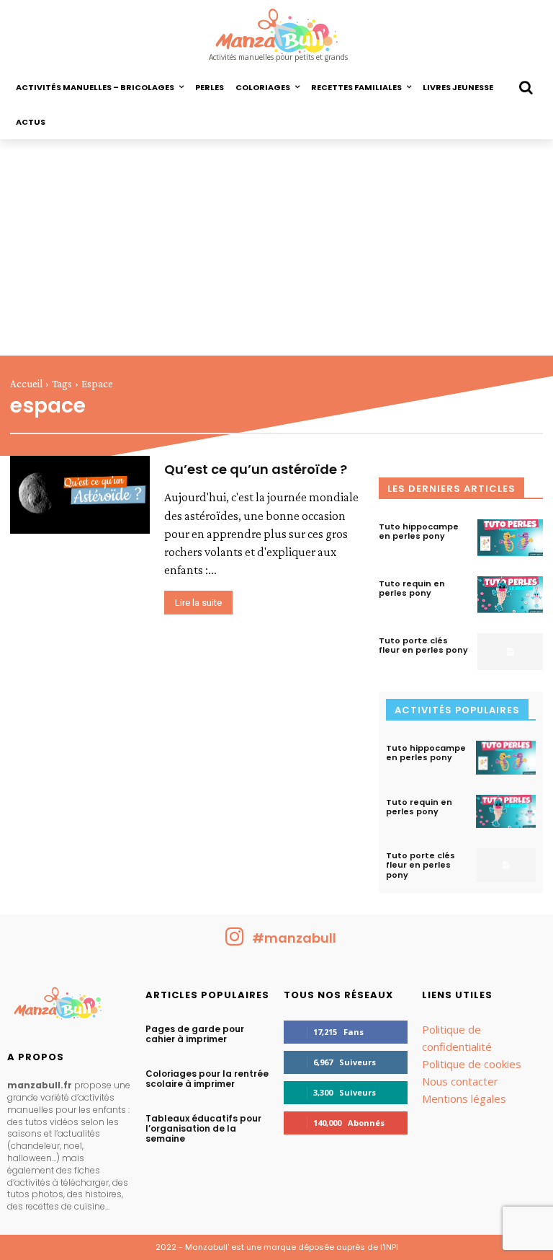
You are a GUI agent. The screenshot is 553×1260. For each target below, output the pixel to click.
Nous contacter (460, 1081)
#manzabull (294, 938)
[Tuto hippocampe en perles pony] (510, 537)
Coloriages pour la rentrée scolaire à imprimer (207, 1078)
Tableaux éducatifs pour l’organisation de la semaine (203, 1128)
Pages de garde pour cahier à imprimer (194, 1034)
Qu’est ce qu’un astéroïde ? (255, 469)
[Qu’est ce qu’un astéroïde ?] (80, 495)
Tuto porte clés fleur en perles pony (423, 645)
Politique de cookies (471, 1064)
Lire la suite (198, 602)
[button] (525, 87)
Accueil (26, 383)
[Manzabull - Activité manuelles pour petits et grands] (69, 1007)
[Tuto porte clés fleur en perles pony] (510, 651)
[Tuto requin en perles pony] (510, 594)
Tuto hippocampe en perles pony (419, 531)
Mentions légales (464, 1098)
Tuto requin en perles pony (412, 588)
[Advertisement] (276, 247)
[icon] (234, 941)
